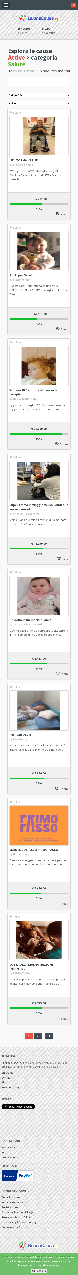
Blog (4, 1082)
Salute (16, 112)
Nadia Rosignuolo (25, 399)
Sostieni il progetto (13, 1087)
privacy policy (50, 1265)
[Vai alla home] (39, 17)
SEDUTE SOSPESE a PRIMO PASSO (33, 850)
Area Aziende (10, 1157)
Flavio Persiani (22, 279)
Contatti (6, 1077)
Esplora (23, 28)
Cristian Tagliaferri (26, 513)
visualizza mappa (55, 70)
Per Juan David (20, 735)
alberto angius (23, 165)
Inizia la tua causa (12, 1202)
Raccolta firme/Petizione (16, 1227)
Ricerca (6, 1152)
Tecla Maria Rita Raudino (29, 624)
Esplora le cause (12, 1147)
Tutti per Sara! (20, 275)
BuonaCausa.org (11, 1062)
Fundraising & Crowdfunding (19, 1222)
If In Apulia (20, 854)
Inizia (45, 28)
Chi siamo (7, 1072)
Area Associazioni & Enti (16, 1217)
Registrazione (10, 1207)
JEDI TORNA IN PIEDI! (24, 160)
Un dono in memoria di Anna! (30, 620)
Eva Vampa (20, 739)
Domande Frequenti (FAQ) (17, 1212)
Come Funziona (11, 1197)
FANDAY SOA (21, 973)
